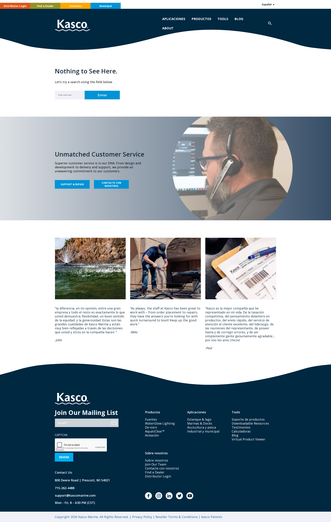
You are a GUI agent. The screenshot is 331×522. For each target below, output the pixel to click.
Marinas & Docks (199, 423)
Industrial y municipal (203, 431)
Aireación (152, 435)
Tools (223, 19)
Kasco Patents (211, 517)
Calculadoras (241, 431)
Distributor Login (15, 6)
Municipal (105, 6)
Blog (238, 19)
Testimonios (241, 427)
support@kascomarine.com (72, 495)
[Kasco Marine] (72, 26)
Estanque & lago (199, 419)
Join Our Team (155, 464)
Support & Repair (72, 184)
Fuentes (151, 419)
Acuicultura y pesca (201, 427)
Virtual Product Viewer (248, 439)
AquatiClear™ (155, 431)
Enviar (64, 457)
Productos (201, 19)
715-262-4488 (64, 488)
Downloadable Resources (250, 423)
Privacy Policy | (143, 517)
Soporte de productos (248, 419)
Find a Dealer (45, 6)
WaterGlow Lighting (160, 423)
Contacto (75, 6)
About (167, 28)
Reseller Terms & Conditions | (177, 517)
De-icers (151, 427)
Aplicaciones (173, 19)
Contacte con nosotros (111, 184)
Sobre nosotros (156, 460)
